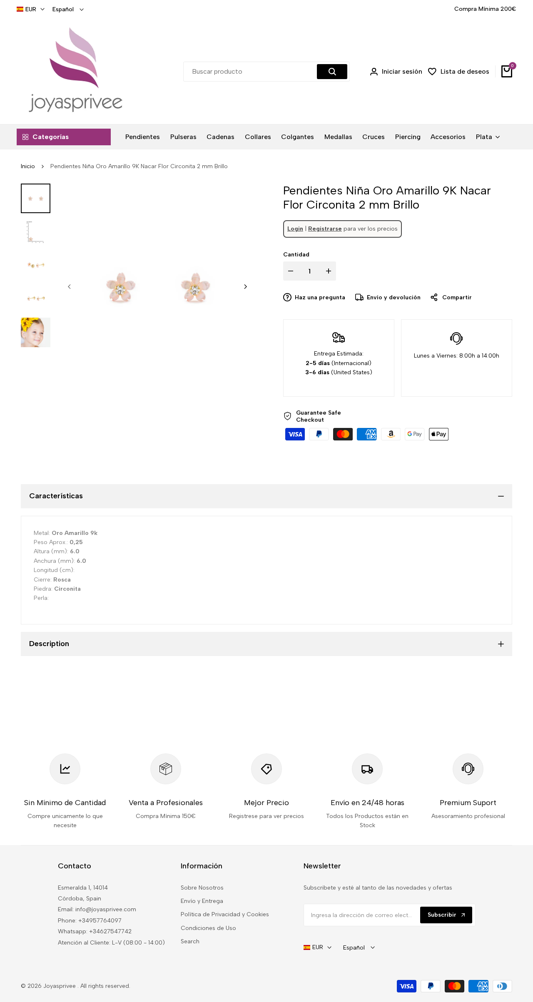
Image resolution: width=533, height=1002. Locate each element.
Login (295, 228)
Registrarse (325, 228)
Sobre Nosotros (202, 887)
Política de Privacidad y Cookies (225, 914)
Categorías (50, 137)
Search (190, 941)
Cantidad (296, 254)
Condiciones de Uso (208, 928)
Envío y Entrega (202, 901)
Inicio (28, 166)
